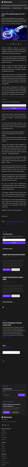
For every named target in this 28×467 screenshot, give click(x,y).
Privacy (3, 460)
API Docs (3, 456)
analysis (6, 183)
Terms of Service (5, 462)
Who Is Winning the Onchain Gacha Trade (12, 324)
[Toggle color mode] (23, 2)
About (3, 444)
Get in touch (15, 412)
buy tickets (6, 269)
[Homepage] (7, 2)
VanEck (11, 224)
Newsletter (4, 99)
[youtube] (3, 425)
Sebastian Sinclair (6, 23)
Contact (3, 448)
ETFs (7, 224)
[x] (8, 425)
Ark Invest (9, 221)
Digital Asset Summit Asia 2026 (14, 255)
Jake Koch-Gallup (7, 337)
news (7, 11)
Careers (3, 446)
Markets (12, 11)
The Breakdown (8, 234)
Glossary (3, 464)
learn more (15, 269)
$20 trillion (9, 205)
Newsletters (4, 433)
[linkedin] (5, 425)
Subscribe (21, 395)
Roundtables (4, 437)
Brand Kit (3, 451)
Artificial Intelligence (19, 221)
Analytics (3, 439)
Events (3, 435)
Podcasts (4, 430)
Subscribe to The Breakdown (11, 102)
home (2, 11)
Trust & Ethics (4, 458)
